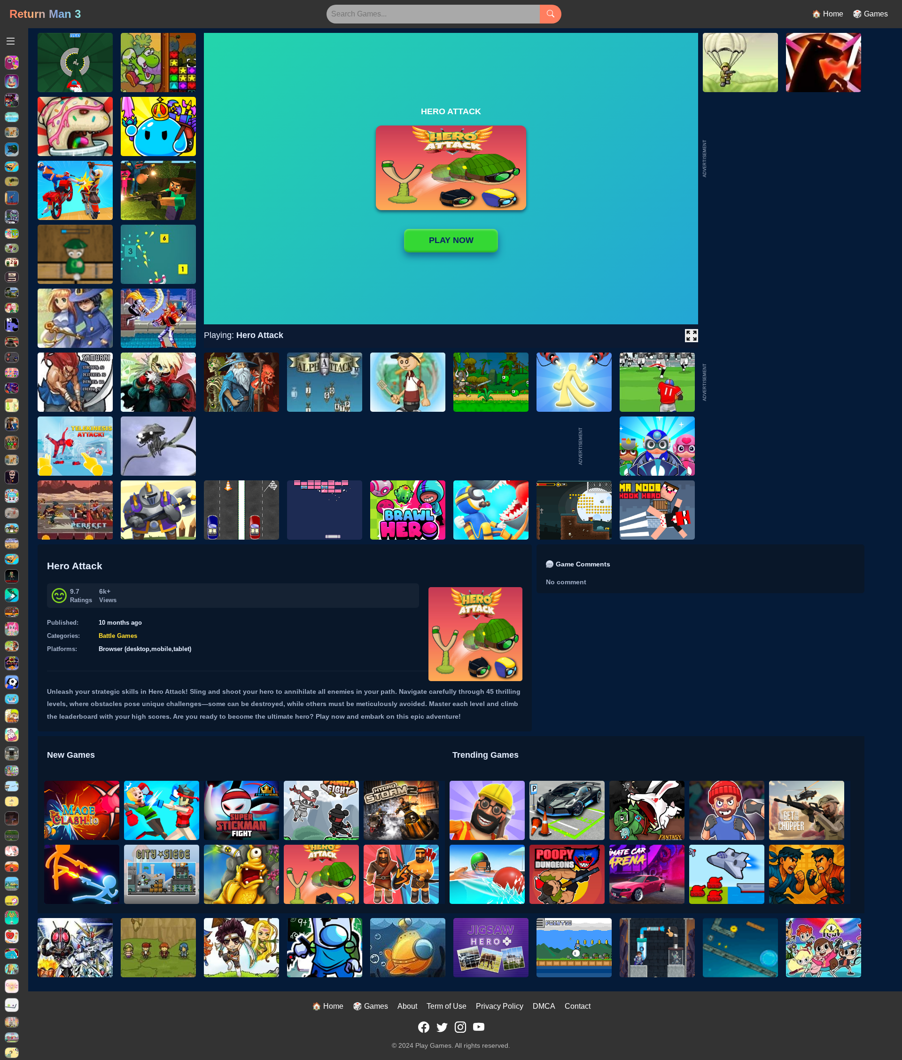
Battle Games (118, 635)
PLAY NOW (451, 240)
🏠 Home (827, 14)
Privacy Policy (499, 1006)
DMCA (544, 1006)
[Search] (550, 14)
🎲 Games (870, 14)
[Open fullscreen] (691, 335)
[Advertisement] (778, 382)
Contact (578, 1006)
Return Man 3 (45, 14)
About (407, 1006)
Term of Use (447, 1006)
